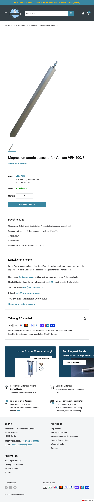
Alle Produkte (19, 25)
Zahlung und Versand (14, 464)
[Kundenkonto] (83, 13)
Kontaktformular (26, 277)
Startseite (8, 25)
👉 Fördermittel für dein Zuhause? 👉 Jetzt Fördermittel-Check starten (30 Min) (47, 2)
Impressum (56, 428)
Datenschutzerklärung (60, 440)
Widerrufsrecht (57, 444)
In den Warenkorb (27, 204)
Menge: (11, 196)
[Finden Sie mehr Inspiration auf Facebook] (6, 487)
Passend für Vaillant (18, 164)
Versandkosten (33, 179)
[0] (87, 13)
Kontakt (8, 472)
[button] (88, 500)
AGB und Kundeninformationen (64, 436)
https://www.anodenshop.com (21, 304)
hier (18, 410)
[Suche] (71, 13)
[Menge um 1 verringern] (18, 196)
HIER (51, 282)
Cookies (54, 448)
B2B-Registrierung (13, 461)
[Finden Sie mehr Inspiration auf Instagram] (10, 487)
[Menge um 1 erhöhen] (30, 196)
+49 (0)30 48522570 (32, 287)
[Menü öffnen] (6, 13)
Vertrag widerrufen (59, 432)
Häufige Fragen (11, 468)
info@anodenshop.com (28, 293)
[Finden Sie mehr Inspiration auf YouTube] (15, 487)
